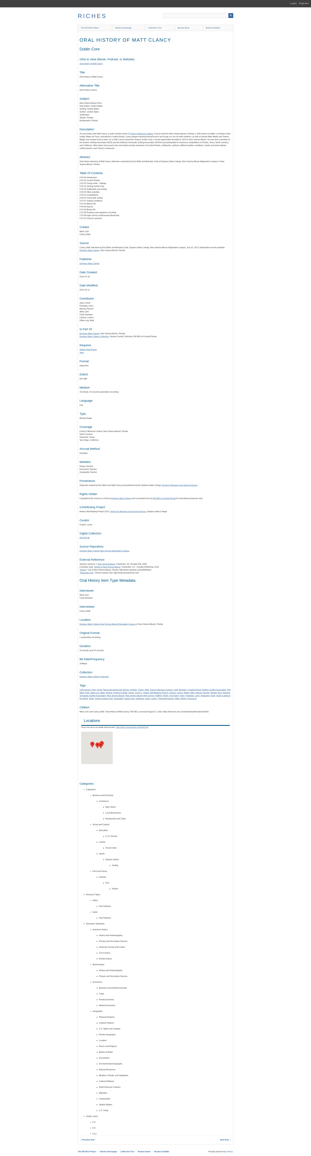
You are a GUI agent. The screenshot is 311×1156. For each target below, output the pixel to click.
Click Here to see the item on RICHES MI (132, 727)
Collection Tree (154, 28)
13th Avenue (85, 690)
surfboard (140, 698)
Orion (182, 696)
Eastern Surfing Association (214, 690)
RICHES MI (85, 538)
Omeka (229, 1151)
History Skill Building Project (155, 693)
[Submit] (230, 15)
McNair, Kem (216, 693)
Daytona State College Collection (94, 336)
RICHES (92, 16)
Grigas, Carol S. (135, 693)
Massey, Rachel (203, 693)
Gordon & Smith (120, 693)
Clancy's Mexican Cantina (141, 134)
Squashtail (118, 698)
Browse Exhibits (213, 28)
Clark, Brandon (180, 690)
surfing (154, 698)
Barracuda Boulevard (112, 690)
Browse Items (184, 28)
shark (212, 696)
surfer (147, 698)
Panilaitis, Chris (193, 696)
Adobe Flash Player (88, 349)
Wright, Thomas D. (189, 698)
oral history (174, 696)
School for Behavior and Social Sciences (179, 485)
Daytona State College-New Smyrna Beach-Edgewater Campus (108, 624)
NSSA (165, 696)
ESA (87, 693)
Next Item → (225, 1140)
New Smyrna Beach (115, 696)
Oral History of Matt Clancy (91, 64)
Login (293, 3)
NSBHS (158, 696)
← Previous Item (87, 1140)
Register (304, 3)
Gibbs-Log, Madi (97, 693)
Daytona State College (89, 250)
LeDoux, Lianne (176, 693)
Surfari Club (129, 698)
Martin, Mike (189, 693)
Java (82, 352)
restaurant (205, 696)
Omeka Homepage (123, 28)
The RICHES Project (90, 28)
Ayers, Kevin (96, 690)
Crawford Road (194, 690)
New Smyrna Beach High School (139, 696)
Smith (91, 698)
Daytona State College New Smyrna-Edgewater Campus (104, 551)
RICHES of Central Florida (164, 498)
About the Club (86, 573)
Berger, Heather (130, 690)
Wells (177, 698)
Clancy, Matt (143, 690)
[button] (97, 746)
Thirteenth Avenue (166, 698)
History (83, 570)
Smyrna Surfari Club (104, 698)
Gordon (109, 693)
